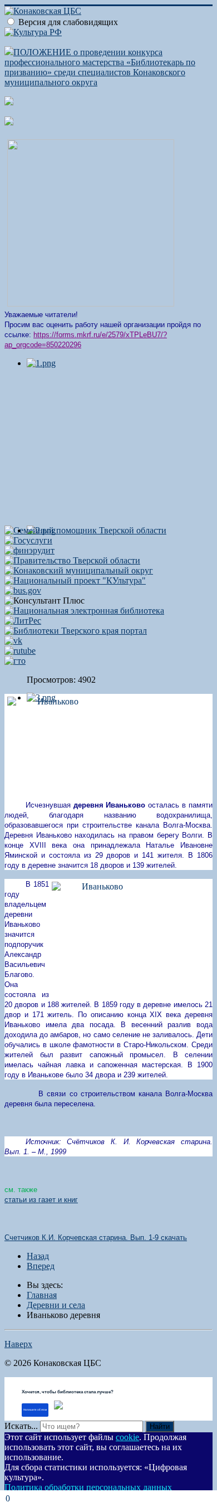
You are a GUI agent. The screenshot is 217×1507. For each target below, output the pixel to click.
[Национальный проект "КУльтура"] (75, 580)
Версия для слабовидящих (68, 22)
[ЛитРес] (22, 620)
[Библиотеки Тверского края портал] (75, 630)
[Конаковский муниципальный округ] (78, 570)
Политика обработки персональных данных (88, 1487)
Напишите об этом (35, 1409)
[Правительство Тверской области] (72, 560)
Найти (160, 1426)
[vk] (13, 640)
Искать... (21, 1426)
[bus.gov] (22, 590)
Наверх (18, 1344)
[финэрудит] (29, 550)
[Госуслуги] (28, 540)
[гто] (15, 660)
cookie (127, 1437)
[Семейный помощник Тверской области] (85, 530)
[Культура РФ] (33, 32)
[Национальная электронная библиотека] (84, 610)
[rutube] (20, 650)
